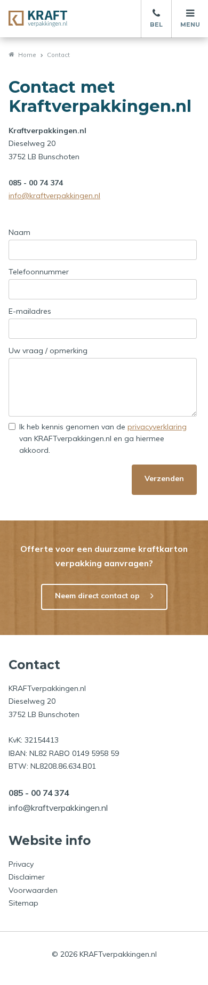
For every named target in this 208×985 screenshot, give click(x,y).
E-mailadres (30, 311)
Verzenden (164, 478)
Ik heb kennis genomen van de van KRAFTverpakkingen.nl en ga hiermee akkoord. (103, 438)
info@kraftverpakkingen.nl (54, 195)
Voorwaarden (33, 890)
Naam (19, 232)
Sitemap (23, 903)
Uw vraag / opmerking (48, 350)
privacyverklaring (157, 427)
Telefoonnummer (39, 271)
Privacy (21, 864)
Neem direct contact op (97, 595)
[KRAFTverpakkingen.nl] (38, 18)
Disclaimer (27, 877)
